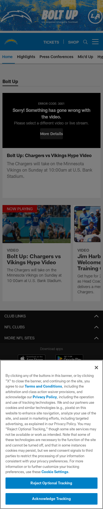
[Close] (96, 368)
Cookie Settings (54, 472)
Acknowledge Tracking (51, 498)
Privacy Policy (45, 397)
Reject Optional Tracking (51, 483)
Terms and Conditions (43, 386)
